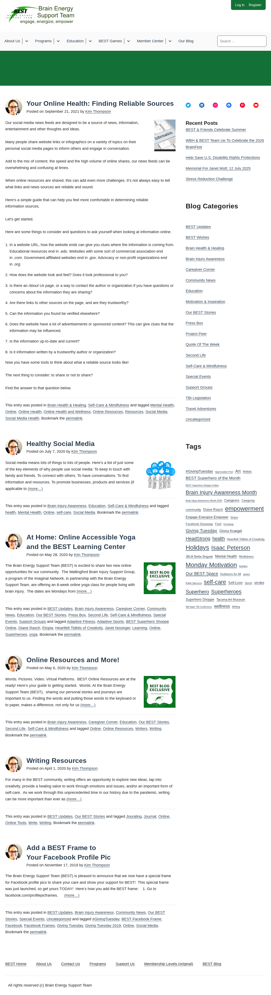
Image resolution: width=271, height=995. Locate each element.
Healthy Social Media (60, 443)
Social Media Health (22, 418)
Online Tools (15, 823)
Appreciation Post (224, 472)
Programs (43, 41)
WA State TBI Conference (199, 607)
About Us (12, 41)
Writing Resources (56, 760)
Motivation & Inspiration (205, 302)
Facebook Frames (39, 925)
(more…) (35, 489)
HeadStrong (198, 538)
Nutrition (243, 566)
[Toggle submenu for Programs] (58, 41)
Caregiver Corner (130, 609)
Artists (247, 471)
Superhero (197, 592)
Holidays (197, 547)
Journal (150, 816)
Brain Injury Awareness (66, 506)
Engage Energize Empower (207, 517)
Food (218, 524)
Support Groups (32, 621)
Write (32, 823)
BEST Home (15, 964)
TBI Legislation (198, 398)
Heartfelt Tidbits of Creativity (79, 628)
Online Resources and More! (72, 660)
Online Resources (108, 412)
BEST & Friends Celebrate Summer (216, 130)
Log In (240, 5)
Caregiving (248, 500)
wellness (222, 606)
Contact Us (70, 964)
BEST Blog (212, 964)
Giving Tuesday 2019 (103, 925)
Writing (155, 729)
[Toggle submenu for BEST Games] (128, 41)
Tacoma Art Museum (230, 599)
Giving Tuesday (70, 925)
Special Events (31, 919)
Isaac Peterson (230, 547)
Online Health (29, 412)
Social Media (156, 412)
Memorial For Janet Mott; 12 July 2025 (218, 168)
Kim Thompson (98, 111)
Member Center (150, 41)
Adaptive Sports (110, 621)
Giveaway (228, 524)
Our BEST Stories (51, 615)
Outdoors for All (230, 574)
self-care (64, 512)
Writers (141, 729)
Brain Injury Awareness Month (221, 492)
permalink (74, 418)
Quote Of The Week (203, 344)
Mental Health (162, 405)
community (193, 509)
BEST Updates (60, 609)
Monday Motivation (211, 564)
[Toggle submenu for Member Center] (170, 41)
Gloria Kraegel (230, 531)
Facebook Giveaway (199, 524)
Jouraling (134, 816)
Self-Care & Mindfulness (108, 405)
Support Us (125, 964)
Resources (134, 412)
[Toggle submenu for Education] (90, 41)
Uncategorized (59, 919)
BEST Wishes (197, 237)
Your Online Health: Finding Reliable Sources (100, 103)
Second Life (98, 615)
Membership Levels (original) (168, 964)
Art (238, 471)
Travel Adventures (201, 409)
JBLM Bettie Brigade (199, 556)
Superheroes (16, 634)
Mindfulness (246, 556)
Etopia (47, 628)
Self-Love (235, 583)
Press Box (77, 615)
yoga (33, 634)
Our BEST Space (202, 573)
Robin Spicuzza (194, 583)
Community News (131, 912)
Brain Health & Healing (66, 405)
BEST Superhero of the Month (213, 478)
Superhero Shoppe (200, 599)
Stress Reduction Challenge (209, 179)
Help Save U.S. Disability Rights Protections (223, 158)
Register (255, 5)
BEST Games (110, 41)
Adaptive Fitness (81, 621)
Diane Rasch (29, 628)
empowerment (244, 508)
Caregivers (231, 500)
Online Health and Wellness (67, 412)
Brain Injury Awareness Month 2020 (204, 500)
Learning (139, 628)
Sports (248, 583)
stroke (259, 583)
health (10, 512)
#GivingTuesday (105, 919)
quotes (246, 574)
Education (75, 41)
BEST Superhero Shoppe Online (202, 485)
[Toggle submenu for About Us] (26, 41)
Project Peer (196, 334)
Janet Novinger (117, 628)
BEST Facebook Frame (141, 919)
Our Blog (186, 41)
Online (10, 412)
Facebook (13, 925)
